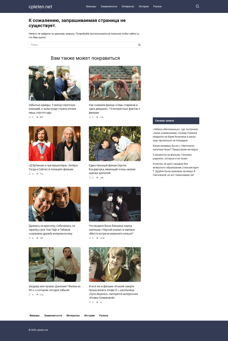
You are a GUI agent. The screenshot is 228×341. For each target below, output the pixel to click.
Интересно (128, 6)
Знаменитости (109, 6)
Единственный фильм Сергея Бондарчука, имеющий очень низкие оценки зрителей (112, 169)
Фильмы (91, 6)
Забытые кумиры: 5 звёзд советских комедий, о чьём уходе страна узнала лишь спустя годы (52, 108)
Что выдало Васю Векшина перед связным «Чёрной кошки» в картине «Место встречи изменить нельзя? (112, 229)
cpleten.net (40, 6)
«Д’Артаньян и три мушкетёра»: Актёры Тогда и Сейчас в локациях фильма (53, 167)
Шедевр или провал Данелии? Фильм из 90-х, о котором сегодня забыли (54, 288)
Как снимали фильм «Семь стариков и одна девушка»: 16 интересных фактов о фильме (114, 108)
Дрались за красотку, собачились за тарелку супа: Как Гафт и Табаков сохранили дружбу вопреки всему (52, 229)
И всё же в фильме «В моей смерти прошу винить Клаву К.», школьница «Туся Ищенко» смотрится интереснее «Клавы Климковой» (113, 292)
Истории (144, 6)
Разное (157, 6)
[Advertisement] (176, 64)
